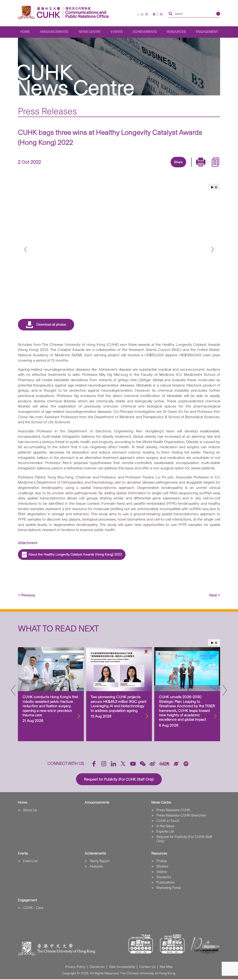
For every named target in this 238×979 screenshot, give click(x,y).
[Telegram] (172, 168)
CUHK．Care (33, 908)
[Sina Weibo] (183, 168)
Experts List (165, 831)
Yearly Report (99, 861)
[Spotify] (186, 764)
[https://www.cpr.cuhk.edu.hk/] (86, 12)
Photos (161, 861)
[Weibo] (152, 764)
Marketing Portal (168, 888)
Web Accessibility (122, 967)
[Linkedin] (151, 168)
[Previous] (25, 250)
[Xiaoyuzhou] (176, 764)
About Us (30, 810)
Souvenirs (163, 877)
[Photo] (119, 247)
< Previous (26, 595)
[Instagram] (103, 764)
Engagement (207, 32)
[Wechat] (142, 764)
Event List (30, 861)
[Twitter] (162, 168)
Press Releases (47, 111)
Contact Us (147, 967)
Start (212, 187)
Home (25, 32)
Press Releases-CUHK (173, 810)
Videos (161, 872)
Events (117, 32)
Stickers (162, 866)
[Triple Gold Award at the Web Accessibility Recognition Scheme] (141, 943)
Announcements (54, 32)
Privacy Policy (75, 967)
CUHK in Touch (167, 821)
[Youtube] (133, 764)
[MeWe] (204, 168)
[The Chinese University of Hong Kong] (40, 12)
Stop (216, 187)
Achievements (145, 32)
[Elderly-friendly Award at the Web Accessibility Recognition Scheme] (172, 943)
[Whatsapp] (194, 168)
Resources (176, 32)
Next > (214, 595)
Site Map (166, 967)
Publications (165, 882)
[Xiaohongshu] (164, 764)
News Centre (90, 32)
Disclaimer (97, 967)
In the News (165, 826)
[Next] (212, 250)
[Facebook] (140, 168)
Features (96, 866)
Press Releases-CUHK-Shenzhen (181, 815)
